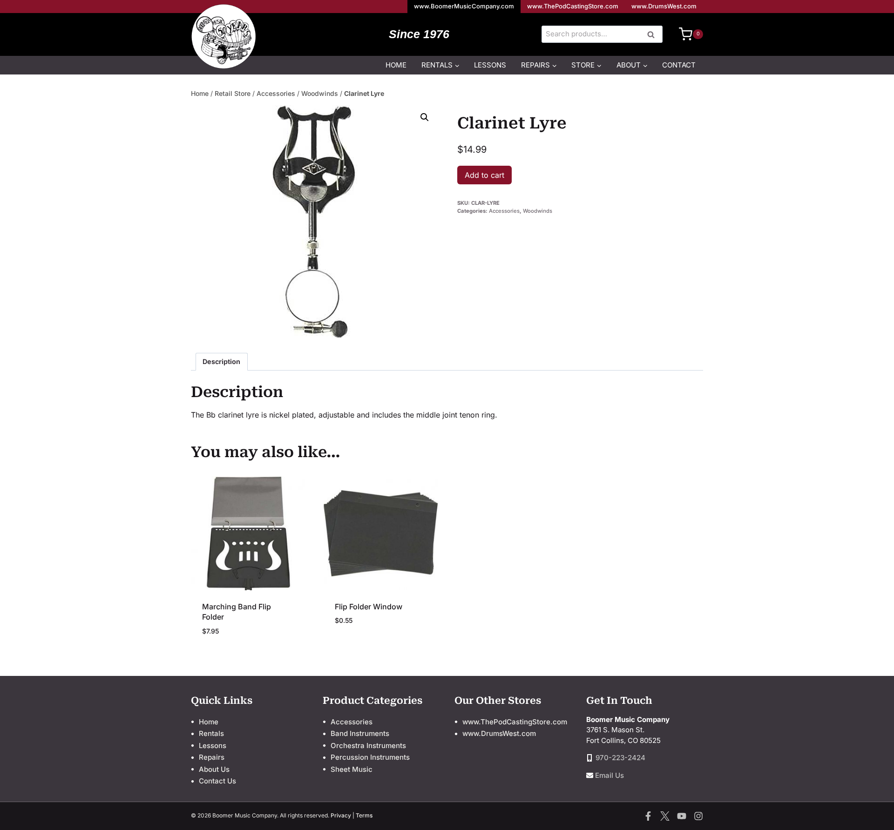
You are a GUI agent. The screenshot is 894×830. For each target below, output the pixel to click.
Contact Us (217, 780)
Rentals (211, 733)
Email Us (609, 775)
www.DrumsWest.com (664, 6)
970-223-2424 (620, 757)
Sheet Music (351, 769)
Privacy (341, 815)
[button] (424, 117)
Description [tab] (221, 361)
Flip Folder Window (368, 606)
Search (654, 35)
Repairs (211, 757)
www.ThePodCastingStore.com (572, 6)
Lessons (490, 65)
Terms (364, 815)
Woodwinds (319, 93)
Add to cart (484, 175)
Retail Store (233, 93)
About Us (214, 769)
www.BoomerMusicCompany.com (464, 6)
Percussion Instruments (370, 757)
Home (396, 65)
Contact (679, 65)
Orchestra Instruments (368, 745)
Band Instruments (360, 733)
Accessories (276, 93)
